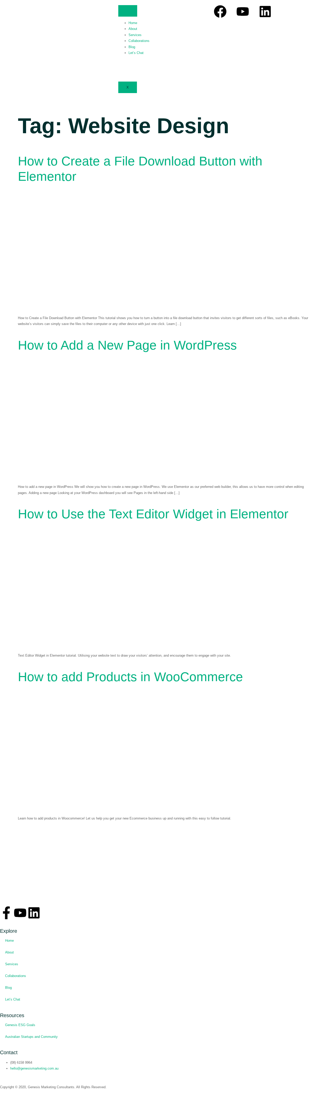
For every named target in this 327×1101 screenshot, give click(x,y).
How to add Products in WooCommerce (130, 677)
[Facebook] (220, 11)
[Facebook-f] (6, 912)
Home (133, 23)
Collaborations (139, 41)
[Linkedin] (265, 11)
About (133, 29)
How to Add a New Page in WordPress (127, 345)
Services (135, 35)
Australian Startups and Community (31, 1037)
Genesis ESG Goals (20, 1025)
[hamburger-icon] (127, 11)
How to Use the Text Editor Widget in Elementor (153, 514)
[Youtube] (242, 11)
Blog (132, 47)
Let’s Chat (136, 53)
